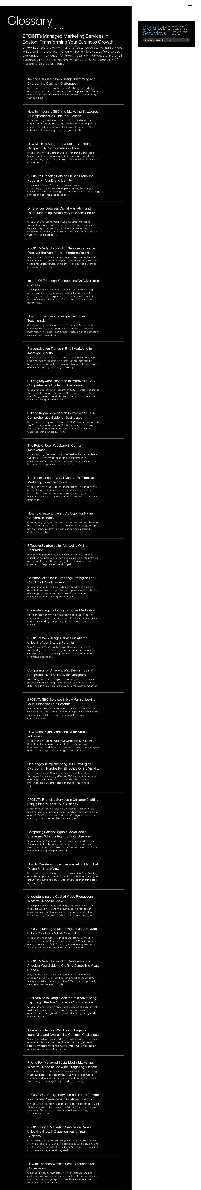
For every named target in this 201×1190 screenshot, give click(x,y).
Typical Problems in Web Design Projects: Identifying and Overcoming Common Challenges (63, 1032)
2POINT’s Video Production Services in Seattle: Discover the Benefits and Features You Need (61, 250)
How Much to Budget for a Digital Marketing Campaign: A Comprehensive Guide (59, 146)
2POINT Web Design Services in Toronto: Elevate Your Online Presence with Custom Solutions (63, 1097)
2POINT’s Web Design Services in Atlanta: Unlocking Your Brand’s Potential (57, 640)
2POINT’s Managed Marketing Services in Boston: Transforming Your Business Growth (68, 39)
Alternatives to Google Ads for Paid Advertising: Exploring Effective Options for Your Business (62, 1000)
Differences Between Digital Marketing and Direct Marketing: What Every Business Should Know (61, 212)
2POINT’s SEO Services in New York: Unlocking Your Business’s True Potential (61, 701)
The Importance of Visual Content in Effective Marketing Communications (60, 480)
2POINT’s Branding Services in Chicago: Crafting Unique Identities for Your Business (62, 802)
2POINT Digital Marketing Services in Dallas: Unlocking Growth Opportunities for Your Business (59, 1131)
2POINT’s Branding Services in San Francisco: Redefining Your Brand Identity (60, 178)
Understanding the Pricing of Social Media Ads (61, 610)
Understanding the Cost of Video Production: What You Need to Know (60, 898)
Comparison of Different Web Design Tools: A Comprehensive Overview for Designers (60, 672)
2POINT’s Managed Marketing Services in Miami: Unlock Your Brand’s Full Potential (62, 931)
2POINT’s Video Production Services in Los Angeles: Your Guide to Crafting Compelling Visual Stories (63, 965)
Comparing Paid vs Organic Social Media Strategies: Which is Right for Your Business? (60, 834)
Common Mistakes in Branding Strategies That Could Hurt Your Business (61, 580)
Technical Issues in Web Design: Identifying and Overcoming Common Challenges (61, 81)
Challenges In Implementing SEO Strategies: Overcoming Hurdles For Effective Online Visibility (63, 766)
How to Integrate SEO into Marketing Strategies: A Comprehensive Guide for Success (63, 113)
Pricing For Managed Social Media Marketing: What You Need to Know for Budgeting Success (62, 1064)
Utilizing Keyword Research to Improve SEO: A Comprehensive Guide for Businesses (61, 383)
